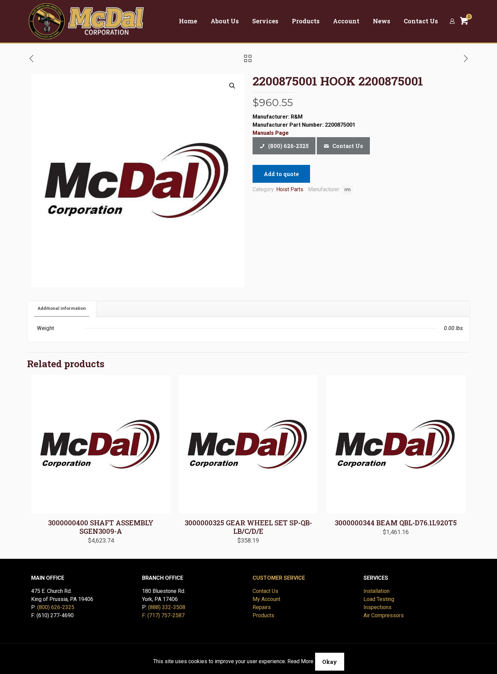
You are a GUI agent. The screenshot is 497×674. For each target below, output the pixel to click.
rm (348, 190)
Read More (300, 661)
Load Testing (378, 599)
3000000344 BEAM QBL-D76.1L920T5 (396, 522)
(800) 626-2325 (55, 607)
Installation (376, 591)
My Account (266, 599)
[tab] (61, 308)
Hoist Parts (289, 189)
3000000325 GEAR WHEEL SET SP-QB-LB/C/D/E (248, 526)
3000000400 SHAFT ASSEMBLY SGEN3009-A (100, 526)
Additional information (62, 308)
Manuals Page (271, 133)
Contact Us (265, 591)
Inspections (377, 607)
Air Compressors (383, 615)
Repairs (262, 607)
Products (263, 615)
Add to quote (281, 173)
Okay (329, 661)
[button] (232, 86)
